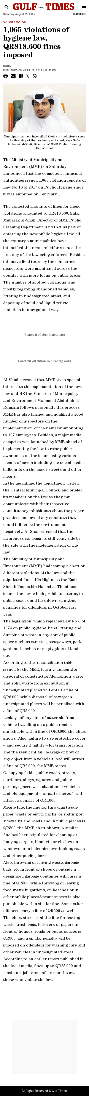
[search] (6, 7)
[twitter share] (27, 76)
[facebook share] (21, 77)
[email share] (13, 77)
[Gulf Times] (43, 11)
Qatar (8, 21)
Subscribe (79, 14)
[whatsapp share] (35, 76)
